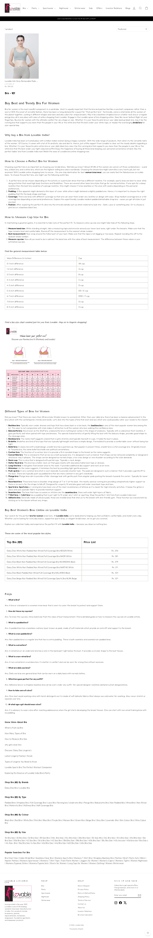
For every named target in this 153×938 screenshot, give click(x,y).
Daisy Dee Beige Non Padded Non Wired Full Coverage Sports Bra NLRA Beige (42, 578)
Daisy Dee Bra (11, 788)
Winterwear (79, 8)
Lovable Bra (24, 788)
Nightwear (64, 8)
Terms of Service (84, 900)
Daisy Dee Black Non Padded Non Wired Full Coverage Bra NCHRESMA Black (41, 562)
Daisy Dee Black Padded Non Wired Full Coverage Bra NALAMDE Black (38, 573)
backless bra (96, 425)
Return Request (84, 886)
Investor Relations (114, 8)
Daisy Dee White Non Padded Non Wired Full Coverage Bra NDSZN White (40, 550)
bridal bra (137, 122)
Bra (24, 8)
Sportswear (48, 8)
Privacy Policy (83, 889)
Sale (91, 8)
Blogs (128, 8)
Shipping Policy (83, 897)
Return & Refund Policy (86, 893)
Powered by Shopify (76, 929)
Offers (99, 8)
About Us (81, 907)
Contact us (82, 904)
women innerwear (93, 172)
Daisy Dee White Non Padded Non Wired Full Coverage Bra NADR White (39, 556)
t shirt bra (25, 495)
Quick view (22, 76)
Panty (34, 8)
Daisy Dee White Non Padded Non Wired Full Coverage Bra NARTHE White (40, 567)
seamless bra (71, 492)
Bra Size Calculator (85, 915)
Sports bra (23, 487)
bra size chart (17, 322)
